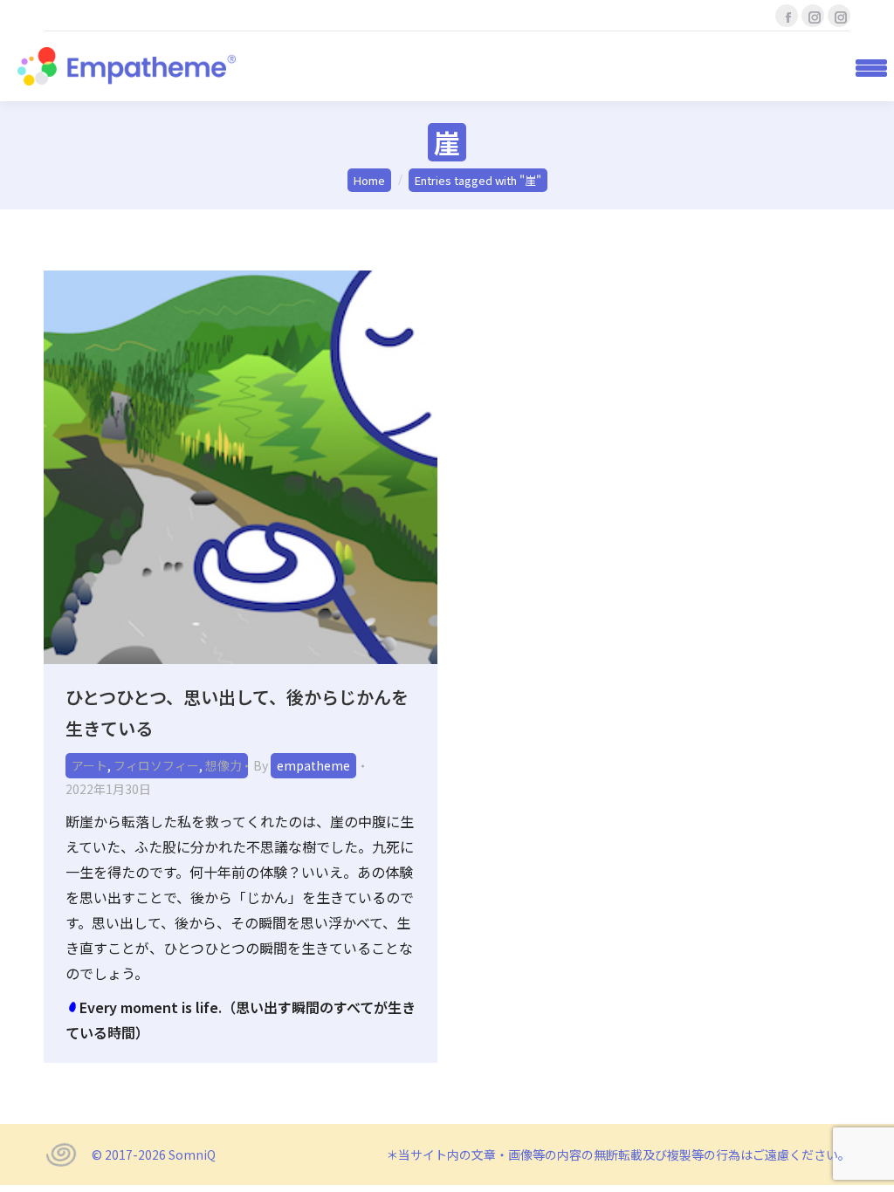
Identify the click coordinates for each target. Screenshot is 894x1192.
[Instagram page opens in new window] (812, 15)
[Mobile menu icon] (865, 66)
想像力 (223, 765)
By (301, 765)
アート (89, 765)
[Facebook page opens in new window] (786, 15)
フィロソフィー (156, 765)
